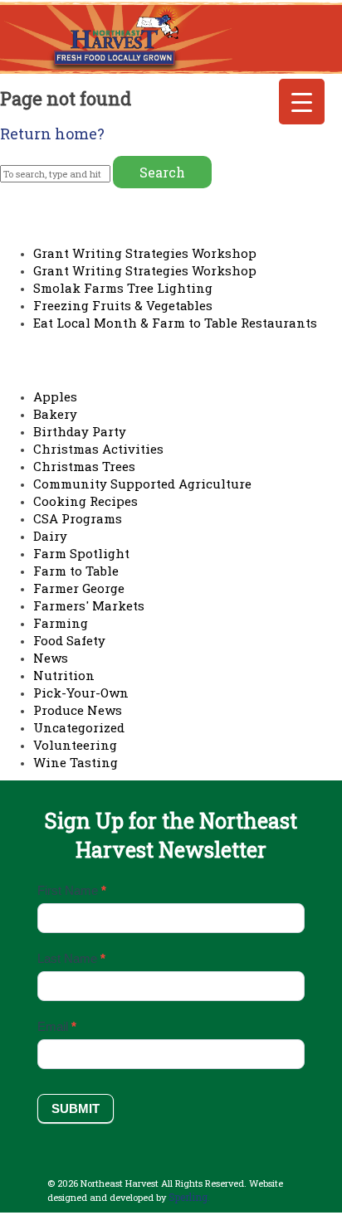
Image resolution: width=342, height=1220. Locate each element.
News (50, 657)
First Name (71, 890)
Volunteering (75, 744)
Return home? (52, 133)
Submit (75, 1108)
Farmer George (79, 588)
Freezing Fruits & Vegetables (123, 305)
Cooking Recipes (85, 501)
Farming (60, 623)
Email (56, 1026)
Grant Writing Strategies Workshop (144, 253)
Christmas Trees (84, 466)
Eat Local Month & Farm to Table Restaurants (175, 322)
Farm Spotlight (81, 553)
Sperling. (189, 1196)
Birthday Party (79, 431)
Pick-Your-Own (81, 692)
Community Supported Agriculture (142, 483)
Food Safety (69, 640)
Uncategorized (79, 727)
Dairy (50, 535)
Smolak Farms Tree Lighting (123, 287)
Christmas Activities (98, 448)
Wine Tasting (75, 762)
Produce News (77, 710)
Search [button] (162, 172)
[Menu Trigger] (302, 101)
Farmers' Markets (88, 605)
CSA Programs (77, 518)
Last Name (71, 958)
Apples (55, 396)
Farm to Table (76, 570)
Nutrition (64, 675)
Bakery (55, 414)
